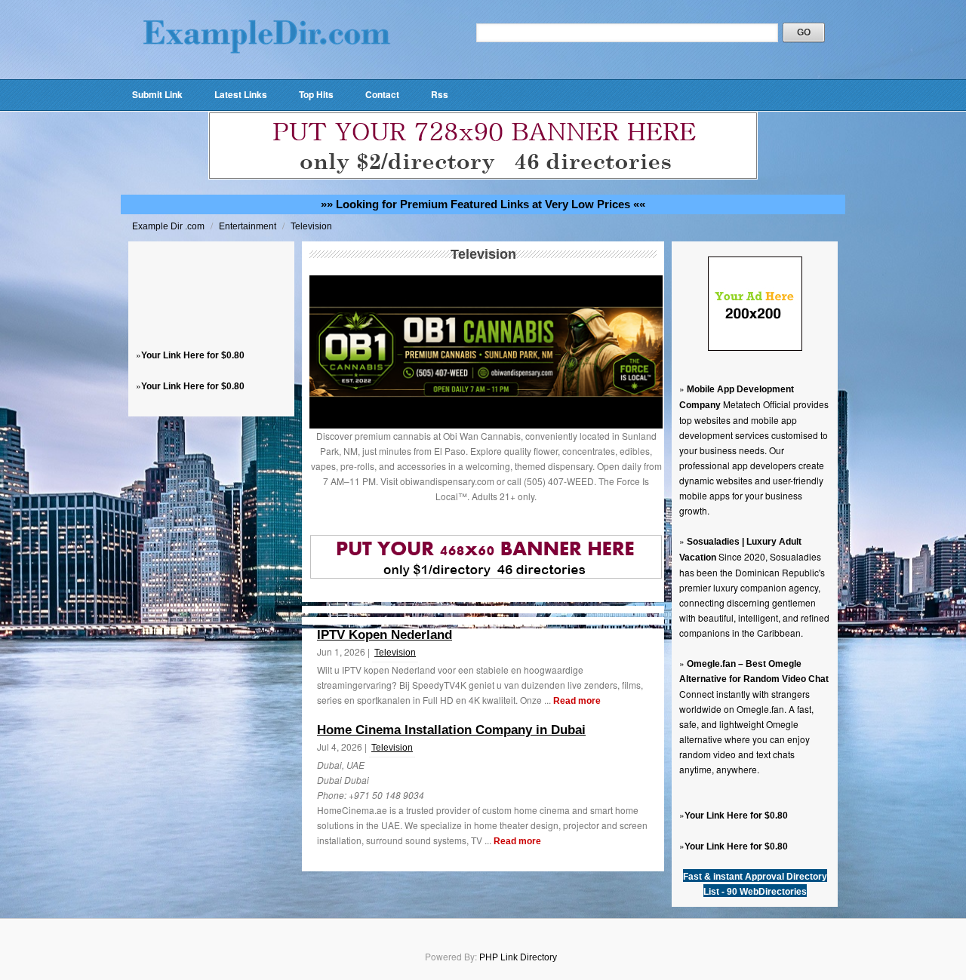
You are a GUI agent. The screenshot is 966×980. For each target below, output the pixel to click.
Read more (577, 701)
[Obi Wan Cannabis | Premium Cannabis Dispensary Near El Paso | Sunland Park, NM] (486, 425)
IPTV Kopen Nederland (384, 635)
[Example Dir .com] (266, 72)
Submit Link (157, 94)
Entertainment (248, 226)
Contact (382, 94)
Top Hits (316, 94)
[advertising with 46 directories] (755, 348)
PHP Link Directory (518, 957)
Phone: (333, 794)
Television (311, 226)
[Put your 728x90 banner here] (483, 176)
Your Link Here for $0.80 (193, 355)
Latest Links (240, 94)
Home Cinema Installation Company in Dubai (451, 730)
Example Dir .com (169, 226)
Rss (439, 94)
